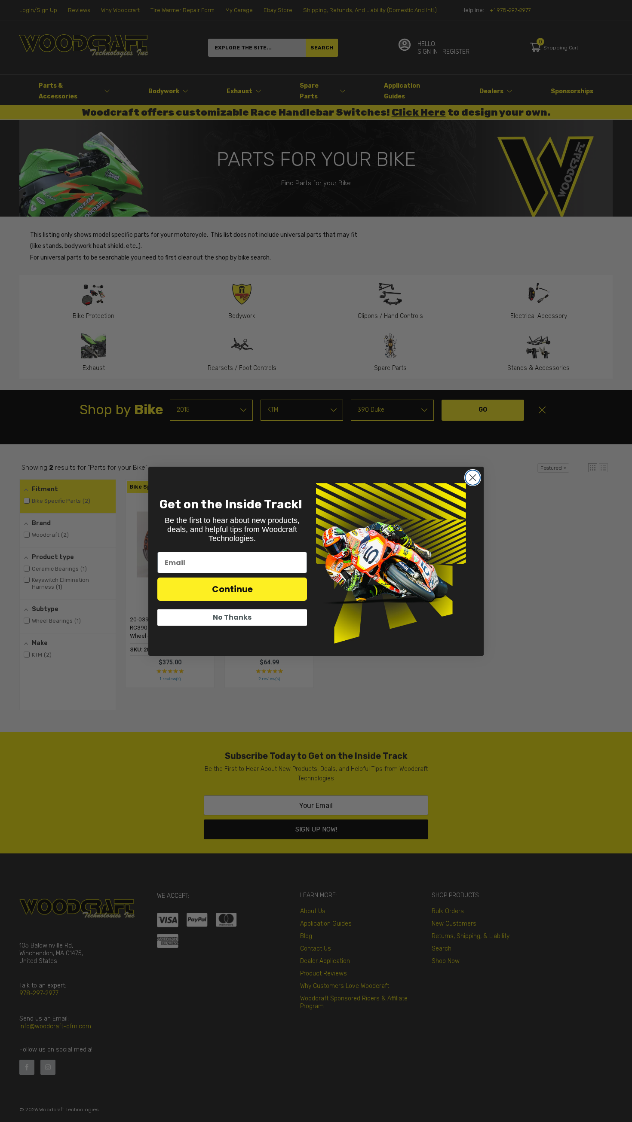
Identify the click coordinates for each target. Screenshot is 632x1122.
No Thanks (232, 617)
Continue (232, 589)
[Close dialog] (472, 477)
